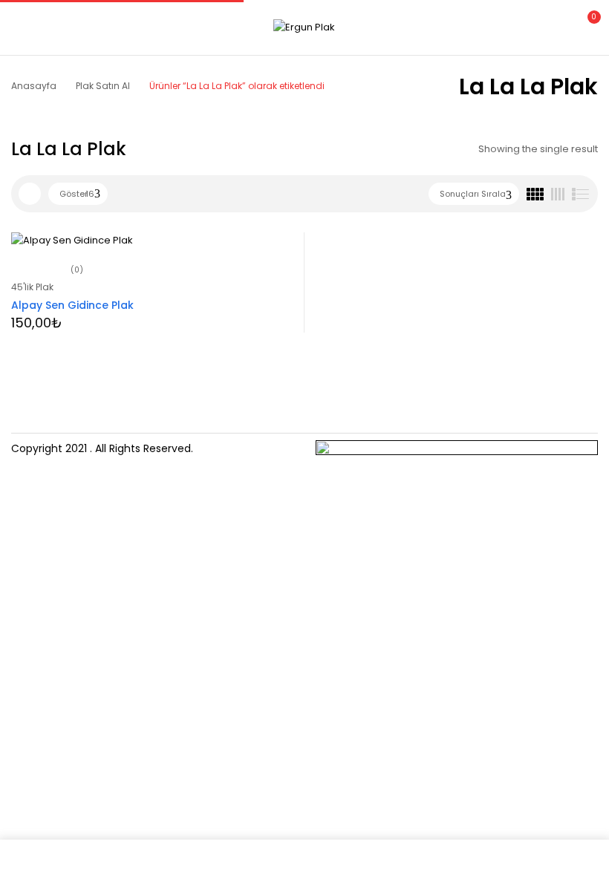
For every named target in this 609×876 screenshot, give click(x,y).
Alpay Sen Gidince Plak (72, 305)
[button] (585, 26)
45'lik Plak (32, 287)
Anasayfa (33, 85)
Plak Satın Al (103, 85)
